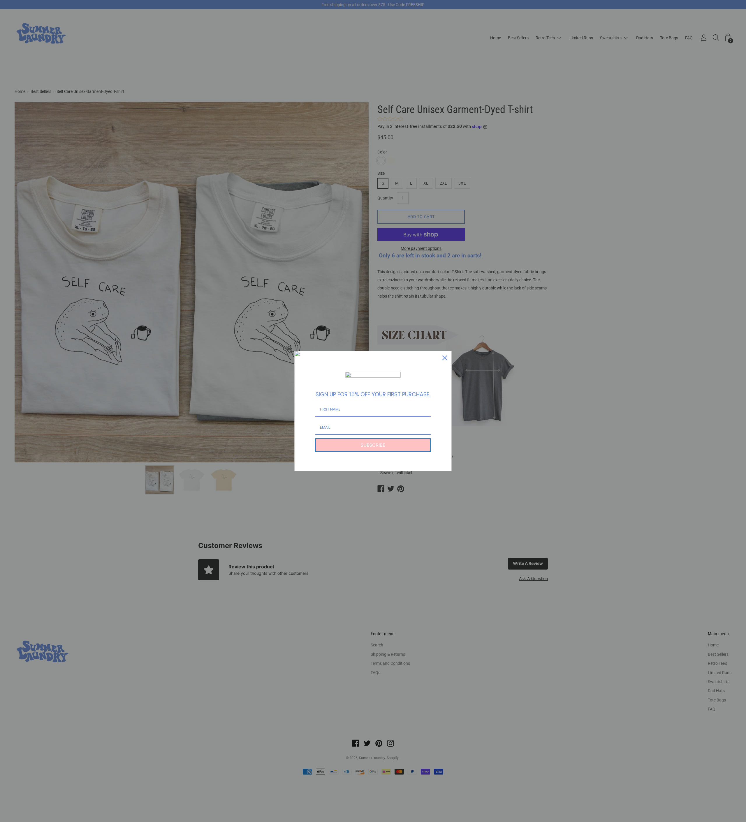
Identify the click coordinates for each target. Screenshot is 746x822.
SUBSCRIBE (373, 445)
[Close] (445, 358)
